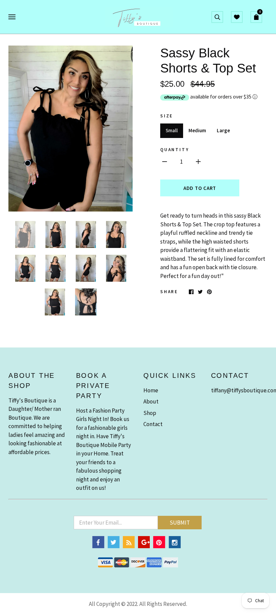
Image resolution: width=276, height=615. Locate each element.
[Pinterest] (159, 546)
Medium (197, 130)
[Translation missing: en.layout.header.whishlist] (237, 16)
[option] (70, 129)
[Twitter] (113, 546)
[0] (259, 16)
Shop (149, 413)
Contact (153, 424)
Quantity (174, 149)
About (151, 401)
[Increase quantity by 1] (198, 161)
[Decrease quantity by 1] (164, 161)
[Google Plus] (144, 546)
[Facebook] (98, 546)
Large (223, 130)
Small (172, 130)
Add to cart (199, 188)
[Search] (217, 16)
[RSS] (129, 546)
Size (166, 116)
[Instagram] (175, 546)
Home (150, 390)
